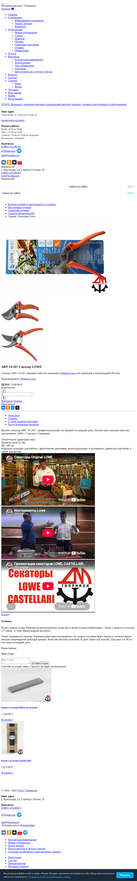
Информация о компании (29, 20)
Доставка (13, 89)
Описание (14, 415)
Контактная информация (29, 59)
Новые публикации (26, 32)
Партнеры (20, 68)
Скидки (12, 77)
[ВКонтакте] (3, 408)
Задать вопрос (23, 62)
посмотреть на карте (13, 120)
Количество (8, 387)
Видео (18, 86)
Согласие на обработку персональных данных (34, 851)
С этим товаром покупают (23, 421)
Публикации (15, 29)
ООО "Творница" (28, 790)
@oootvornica (27, 825)
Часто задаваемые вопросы (23, 424)
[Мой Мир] (13, 408)
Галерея (12, 80)
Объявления (22, 50)
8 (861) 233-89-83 (11, 146)
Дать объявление (24, 65)
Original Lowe (67, 373)
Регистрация (15, 98)
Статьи (19, 35)
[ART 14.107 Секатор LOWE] (55, 292)
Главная (12, 14)
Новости (20, 38)
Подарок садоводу (18, 866)
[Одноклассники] (8, 408)
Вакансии (20, 26)
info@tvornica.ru (10, 155)
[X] (17, 408)
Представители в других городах (33, 71)
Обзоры (19, 41)
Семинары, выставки (27, 44)
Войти (11, 95)
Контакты (13, 56)
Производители (17, 863)
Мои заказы (14, 92)
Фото (18, 83)
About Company (23, 23)
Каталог (6, 8)
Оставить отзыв (40, 663)
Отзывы (19, 47)
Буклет (5, 614)
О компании (15, 17)
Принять (125, 875)
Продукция (14, 857)
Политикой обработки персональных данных (50, 876)
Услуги (12, 53)
